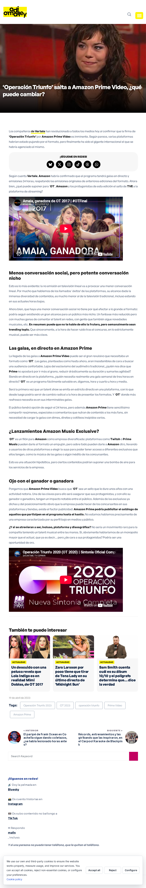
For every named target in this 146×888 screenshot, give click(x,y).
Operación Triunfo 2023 (38, 705)
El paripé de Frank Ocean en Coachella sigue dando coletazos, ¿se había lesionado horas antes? (45, 740)
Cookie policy (14, 879)
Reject (112, 870)
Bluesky (13, 789)
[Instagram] (69, 164)
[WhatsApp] (96, 164)
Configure (131, 870)
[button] (139, 15)
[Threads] (87, 164)
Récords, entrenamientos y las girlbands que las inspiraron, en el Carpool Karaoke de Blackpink (100, 740)
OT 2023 (65, 705)
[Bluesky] (50, 164)
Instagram (15, 804)
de (38, 131)
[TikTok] (78, 164)
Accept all (94, 870)
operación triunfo (89, 705)
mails (12, 832)
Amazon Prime (22, 714)
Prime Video (115, 705)
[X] (59, 164)
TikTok (13, 818)
